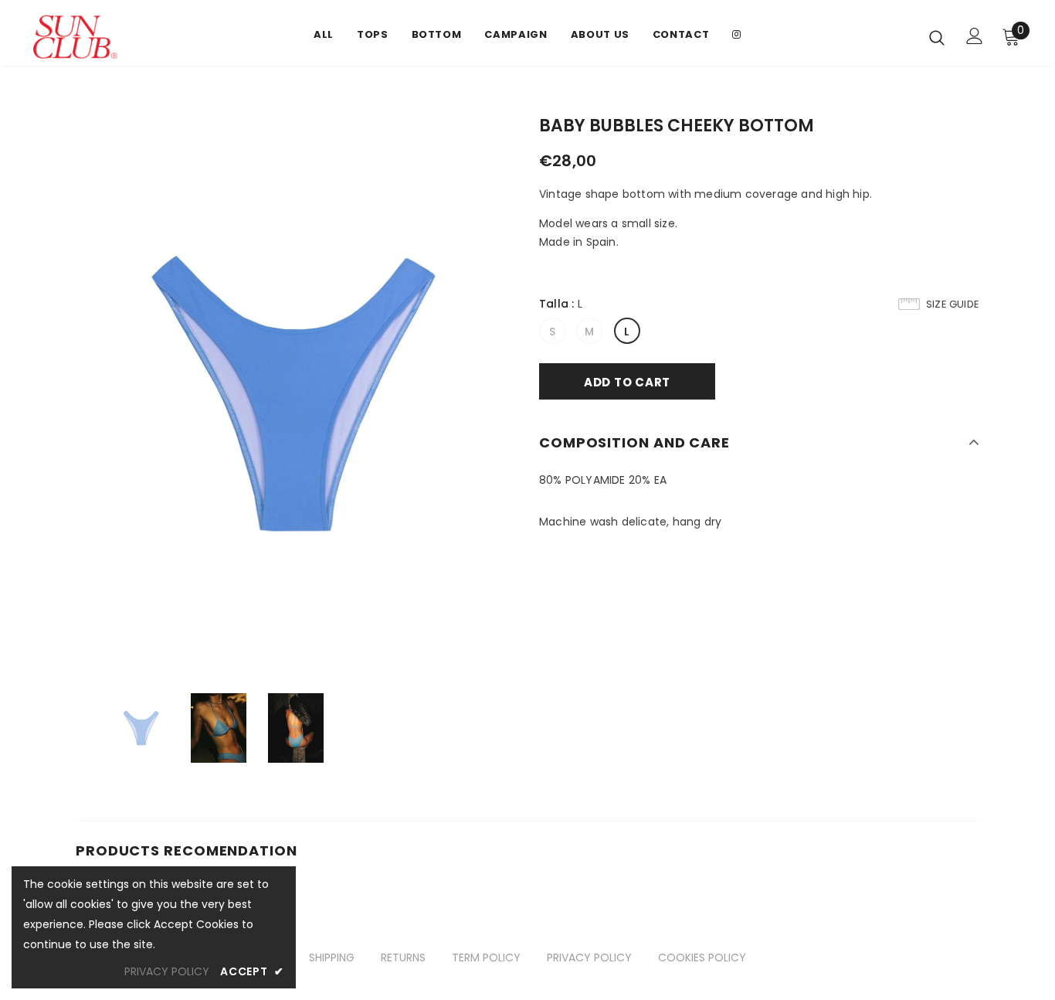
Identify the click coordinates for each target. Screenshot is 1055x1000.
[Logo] (129, 37)
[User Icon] (974, 36)
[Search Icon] (937, 37)
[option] (296, 394)
